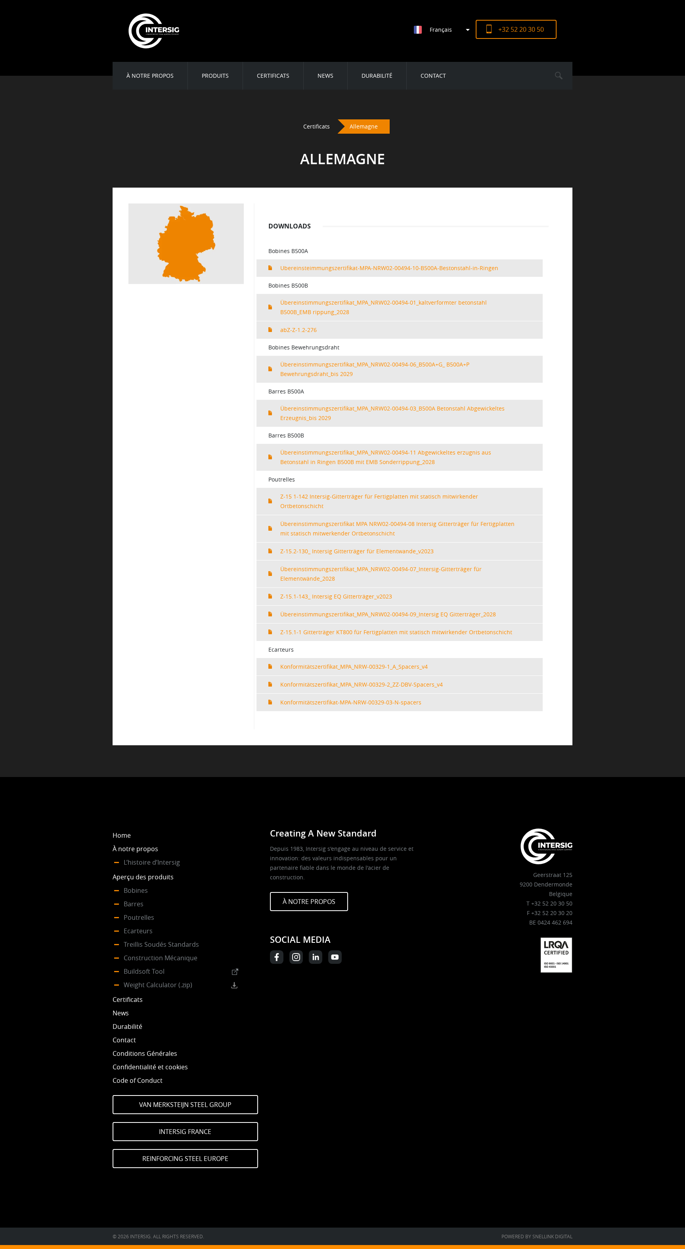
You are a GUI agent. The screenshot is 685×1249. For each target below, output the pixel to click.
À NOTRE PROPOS (309, 901)
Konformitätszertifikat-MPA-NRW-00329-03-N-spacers (350, 702)
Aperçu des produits (143, 877)
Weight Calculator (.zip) (158, 984)
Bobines (136, 890)
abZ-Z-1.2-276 (298, 330)
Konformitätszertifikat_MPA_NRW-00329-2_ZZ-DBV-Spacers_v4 (361, 684)
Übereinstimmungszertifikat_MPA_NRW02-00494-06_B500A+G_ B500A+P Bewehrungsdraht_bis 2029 (374, 369)
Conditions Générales (145, 1053)
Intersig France (185, 1131)
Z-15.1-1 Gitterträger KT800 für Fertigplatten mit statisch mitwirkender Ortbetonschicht (396, 632)
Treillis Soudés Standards (161, 944)
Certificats (273, 75)
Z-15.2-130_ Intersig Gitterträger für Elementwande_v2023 (357, 551)
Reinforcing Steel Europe (185, 1158)
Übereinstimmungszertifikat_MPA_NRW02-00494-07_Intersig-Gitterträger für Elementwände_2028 (381, 573)
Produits (215, 75)
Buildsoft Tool (144, 971)
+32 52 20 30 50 (521, 29)
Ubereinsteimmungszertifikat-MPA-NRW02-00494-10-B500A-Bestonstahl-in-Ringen (389, 268)
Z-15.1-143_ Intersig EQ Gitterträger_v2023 (336, 596)
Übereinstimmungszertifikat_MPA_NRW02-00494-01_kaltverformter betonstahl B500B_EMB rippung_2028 (383, 307)
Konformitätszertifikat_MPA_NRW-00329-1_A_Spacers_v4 (354, 666)
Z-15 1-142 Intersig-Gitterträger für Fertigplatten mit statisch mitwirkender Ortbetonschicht (379, 501)
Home (122, 835)
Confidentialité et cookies (150, 1067)
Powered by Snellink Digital (536, 1236)
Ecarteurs (138, 931)
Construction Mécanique (160, 958)
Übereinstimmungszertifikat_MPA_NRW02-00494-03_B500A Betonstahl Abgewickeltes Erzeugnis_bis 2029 (392, 413)
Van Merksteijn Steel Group (185, 1104)
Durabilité (377, 75)
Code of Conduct (138, 1080)
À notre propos (150, 75)
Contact (433, 75)
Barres (134, 904)
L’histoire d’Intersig (152, 862)
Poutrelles (139, 917)
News (325, 75)
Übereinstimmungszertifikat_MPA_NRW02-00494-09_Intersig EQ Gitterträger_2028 (388, 614)
